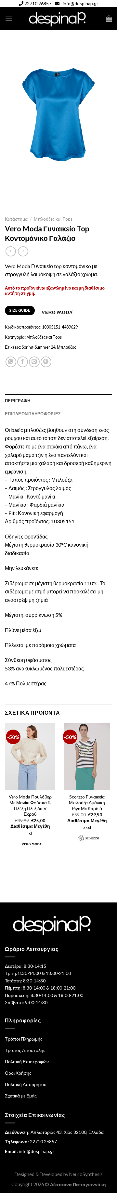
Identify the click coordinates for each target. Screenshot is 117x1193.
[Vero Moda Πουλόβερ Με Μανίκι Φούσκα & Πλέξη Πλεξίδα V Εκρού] (30, 756)
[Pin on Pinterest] (46, 362)
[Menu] (9, 19)
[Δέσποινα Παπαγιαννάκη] (58, 19)
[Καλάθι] (109, 18)
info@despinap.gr (80, 3)
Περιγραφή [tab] (17, 400)
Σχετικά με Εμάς (21, 1095)
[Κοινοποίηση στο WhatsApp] (11, 362)
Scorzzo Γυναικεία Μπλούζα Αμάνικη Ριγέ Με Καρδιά (87, 802)
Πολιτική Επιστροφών (27, 1061)
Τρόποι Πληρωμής (24, 1039)
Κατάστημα (16, 219)
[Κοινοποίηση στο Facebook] (22, 362)
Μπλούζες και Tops (53, 219)
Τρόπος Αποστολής (25, 1050)
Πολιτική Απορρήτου (25, 1084)
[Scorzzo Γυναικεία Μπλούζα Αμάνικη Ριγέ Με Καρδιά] (87, 756)
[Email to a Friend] (34, 362)
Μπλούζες (66, 347)
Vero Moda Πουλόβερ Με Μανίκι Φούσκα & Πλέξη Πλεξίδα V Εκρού (30, 805)
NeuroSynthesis (86, 1174)
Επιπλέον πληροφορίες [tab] (33, 413)
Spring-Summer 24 (38, 347)
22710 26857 (37, 3)
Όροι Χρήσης (18, 1073)
